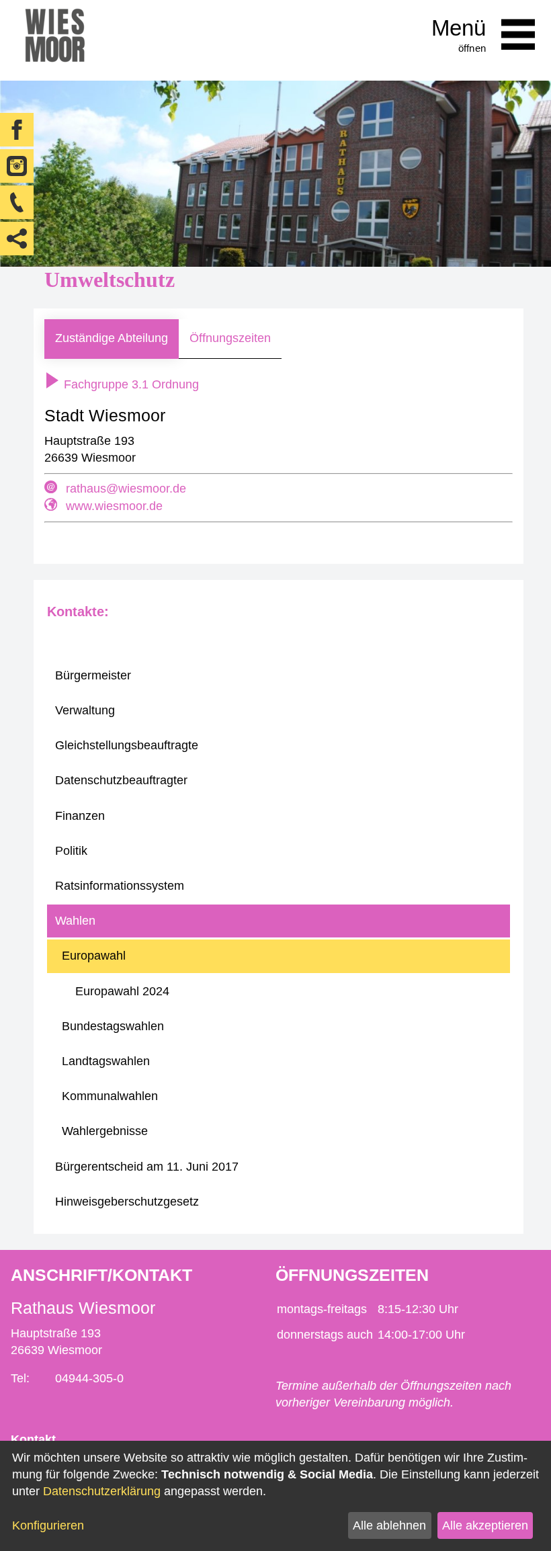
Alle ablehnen (389, 1525)
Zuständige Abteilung (111, 338)
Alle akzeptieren (485, 1525)
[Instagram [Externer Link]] (17, 166)
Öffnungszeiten (230, 338)
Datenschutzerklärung (102, 1491)
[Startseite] (55, 40)
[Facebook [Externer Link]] (17, 129)
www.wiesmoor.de (114, 506)
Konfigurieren (48, 1525)
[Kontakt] (17, 202)
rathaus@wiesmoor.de (126, 488)
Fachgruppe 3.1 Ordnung (129, 384)
